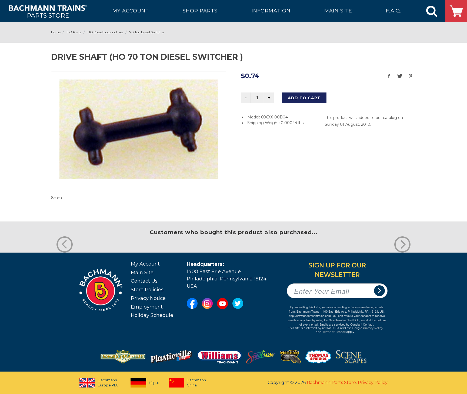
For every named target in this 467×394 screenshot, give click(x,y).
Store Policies (147, 290)
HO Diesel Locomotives (105, 32)
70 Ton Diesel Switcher (147, 32)
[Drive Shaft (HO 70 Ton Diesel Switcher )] (138, 129)
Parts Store (48, 15)
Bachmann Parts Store (331, 382)
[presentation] (64, 244)
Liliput (154, 382)
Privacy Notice (148, 298)
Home (56, 32)
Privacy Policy (373, 328)
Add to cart (304, 97)
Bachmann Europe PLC (108, 383)
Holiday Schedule (152, 315)
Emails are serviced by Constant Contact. (346, 324)
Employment (147, 307)
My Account (145, 264)
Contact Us (144, 281)
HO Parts (74, 32)
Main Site (142, 273)
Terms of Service (334, 332)
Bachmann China (196, 383)
